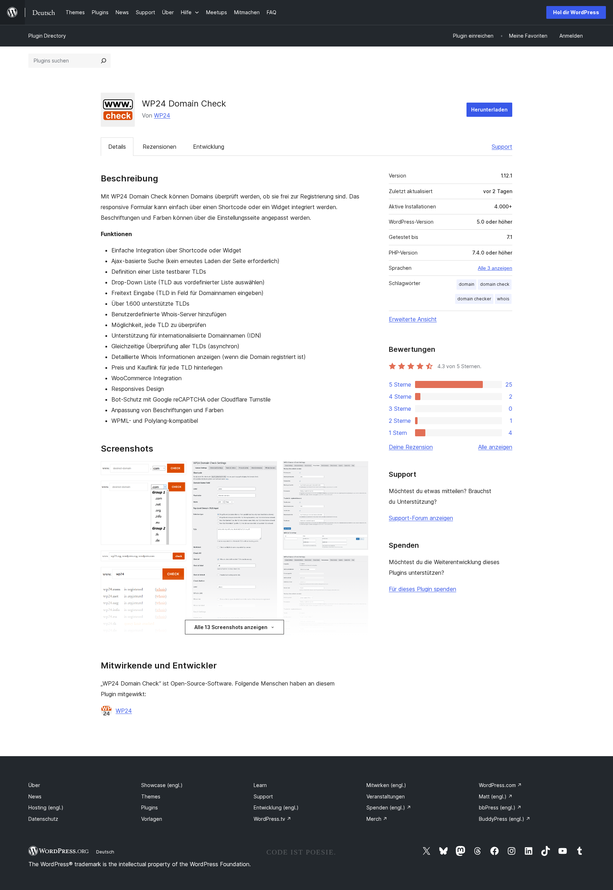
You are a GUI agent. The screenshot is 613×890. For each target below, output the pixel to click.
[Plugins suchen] (103, 61)
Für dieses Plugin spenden (422, 589)
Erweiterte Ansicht (413, 319)
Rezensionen (159, 146)
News (35, 796)
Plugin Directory (47, 36)
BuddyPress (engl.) (504, 819)
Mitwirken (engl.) (386, 785)
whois (503, 298)
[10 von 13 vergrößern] (358, 470)
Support (502, 146)
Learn (260, 785)
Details (117, 146)
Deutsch (105, 851)
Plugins (149, 807)
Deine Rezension (411, 447)
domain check (494, 284)
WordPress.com (500, 785)
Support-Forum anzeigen (421, 518)
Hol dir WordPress (576, 12)
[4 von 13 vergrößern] (176, 576)
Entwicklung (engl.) (276, 807)
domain (466, 284)
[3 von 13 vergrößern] (176, 560)
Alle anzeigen (495, 447)
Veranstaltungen (385, 796)
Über (34, 785)
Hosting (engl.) (45, 807)
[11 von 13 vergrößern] (358, 565)
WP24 (162, 115)
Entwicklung (208, 146)
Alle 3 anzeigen (495, 268)
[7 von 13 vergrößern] (267, 470)
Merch (376, 819)
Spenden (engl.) (388, 807)
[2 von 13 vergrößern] (176, 490)
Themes (150, 796)
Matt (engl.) (496, 796)
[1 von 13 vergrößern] (176, 470)
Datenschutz (43, 819)
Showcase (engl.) (162, 785)
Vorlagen (151, 819)
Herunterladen (489, 110)
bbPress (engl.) (500, 807)
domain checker (474, 298)
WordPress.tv (272, 819)
